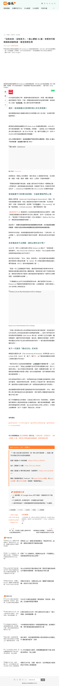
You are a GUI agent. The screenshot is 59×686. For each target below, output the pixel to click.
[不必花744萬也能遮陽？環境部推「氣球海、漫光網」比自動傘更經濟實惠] (11, 603)
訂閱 (43, 679)
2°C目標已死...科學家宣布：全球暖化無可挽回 (27, 500)
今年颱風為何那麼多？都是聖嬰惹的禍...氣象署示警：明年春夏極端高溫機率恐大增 (38, 625)
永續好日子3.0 (17, 8)
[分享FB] (5, 91)
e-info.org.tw (24, 423)
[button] (54, 3)
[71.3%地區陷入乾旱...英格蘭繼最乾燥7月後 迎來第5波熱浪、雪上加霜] (11, 654)
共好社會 (44, 8)
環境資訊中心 (14, 212)
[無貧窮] (11, 92)
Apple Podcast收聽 (40, 478)
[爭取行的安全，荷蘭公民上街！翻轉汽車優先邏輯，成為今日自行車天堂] (11, 585)
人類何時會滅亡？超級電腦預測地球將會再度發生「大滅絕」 (32, 503)
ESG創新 (27, 8)
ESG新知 (36, 8)
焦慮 (34, 510)
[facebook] (42, 3)
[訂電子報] (49, 3)
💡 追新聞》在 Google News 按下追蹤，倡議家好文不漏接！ (32, 496)
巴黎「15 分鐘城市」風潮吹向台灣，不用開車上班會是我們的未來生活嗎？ (37, 554)
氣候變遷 (13, 510)
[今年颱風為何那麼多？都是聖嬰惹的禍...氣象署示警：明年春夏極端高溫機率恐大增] (11, 628)
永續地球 (13, 34)
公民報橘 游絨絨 (14, 45)
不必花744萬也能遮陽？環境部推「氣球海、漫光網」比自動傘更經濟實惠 (38, 600)
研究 (34, 356)
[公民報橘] (14, 518)
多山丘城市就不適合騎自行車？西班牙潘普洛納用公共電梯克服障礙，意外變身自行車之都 (38, 569)
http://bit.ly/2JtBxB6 (32, 466)
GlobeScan (18, 171)
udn (5, 34)
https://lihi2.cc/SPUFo (36, 460)
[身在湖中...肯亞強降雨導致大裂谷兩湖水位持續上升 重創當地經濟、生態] (11, 641)
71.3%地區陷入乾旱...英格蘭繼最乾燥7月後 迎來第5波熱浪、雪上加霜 (38, 651)
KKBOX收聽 (22, 481)
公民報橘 (24, 435)
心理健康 (41, 510)
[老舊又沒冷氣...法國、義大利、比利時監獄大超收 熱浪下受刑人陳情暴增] (11, 666)
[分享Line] (5, 96)
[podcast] (47, 3)
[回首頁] (10, 3)
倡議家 (8, 34)
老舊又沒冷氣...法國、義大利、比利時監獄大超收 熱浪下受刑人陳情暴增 (38, 663)
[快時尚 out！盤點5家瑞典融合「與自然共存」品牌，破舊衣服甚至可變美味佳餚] (11, 545)
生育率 (28, 510)
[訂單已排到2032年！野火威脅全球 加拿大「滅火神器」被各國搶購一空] (11, 616)
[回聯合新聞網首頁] (5, 3)
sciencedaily (15, 425)
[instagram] (44, 3)
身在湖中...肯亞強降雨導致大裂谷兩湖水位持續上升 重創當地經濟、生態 (38, 638)
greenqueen (13, 423)
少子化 (21, 510)
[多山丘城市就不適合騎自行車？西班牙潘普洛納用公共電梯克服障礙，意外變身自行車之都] (11, 572)
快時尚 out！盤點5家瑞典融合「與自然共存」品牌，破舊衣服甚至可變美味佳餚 (38, 542)
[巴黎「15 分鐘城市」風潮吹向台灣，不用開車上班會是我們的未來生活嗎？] (11, 557)
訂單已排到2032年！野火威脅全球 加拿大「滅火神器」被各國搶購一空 (38, 613)
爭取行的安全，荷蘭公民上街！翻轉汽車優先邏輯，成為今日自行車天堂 (37, 582)
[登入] (52, 3)
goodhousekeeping (38, 423)
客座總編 (7, 8)
